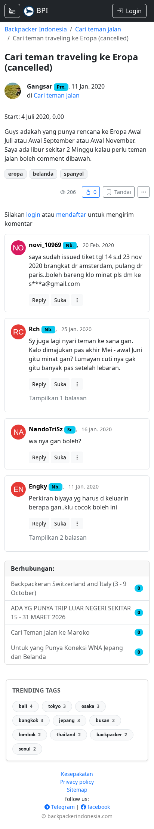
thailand (68, 734)
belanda (43, 173)
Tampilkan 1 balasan (58, 398)
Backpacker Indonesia (35, 29)
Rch (34, 329)
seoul (27, 749)
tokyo (57, 706)
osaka (90, 706)
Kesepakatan (77, 773)
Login (134, 11)
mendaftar (71, 214)
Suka (60, 299)
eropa (15, 173)
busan (105, 720)
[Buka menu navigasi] (12, 11)
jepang (69, 720)
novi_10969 (45, 245)
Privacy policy (77, 781)
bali (26, 706)
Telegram (62, 806)
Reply (39, 299)
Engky (38, 486)
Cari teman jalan (98, 29)
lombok (30, 734)
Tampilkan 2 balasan (58, 537)
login (33, 214)
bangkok (31, 720)
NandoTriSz (46, 429)
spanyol (74, 173)
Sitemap (77, 789)
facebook (98, 806)
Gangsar (39, 86)
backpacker (111, 734)
